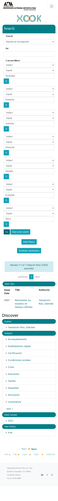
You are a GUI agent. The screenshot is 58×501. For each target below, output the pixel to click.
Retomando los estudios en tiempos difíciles (23, 303)
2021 (10, 420)
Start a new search (20, 232)
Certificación (15, 353)
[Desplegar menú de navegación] (52, 6)
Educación (13, 374)
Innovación (14, 394)
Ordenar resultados (29, 250)
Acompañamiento (17, 339)
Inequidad (13, 387)
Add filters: (29, 241)
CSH (6, 454)
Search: (9, 36)
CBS (15, 454)
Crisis (11, 367)
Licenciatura (14, 401)
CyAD (25, 454)
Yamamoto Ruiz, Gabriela (21, 327)
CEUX (36, 454)
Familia (11, 381)
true (10, 432)
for (7, 48)
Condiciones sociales (19, 360)
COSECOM (49, 454)
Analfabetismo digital (19, 346)
